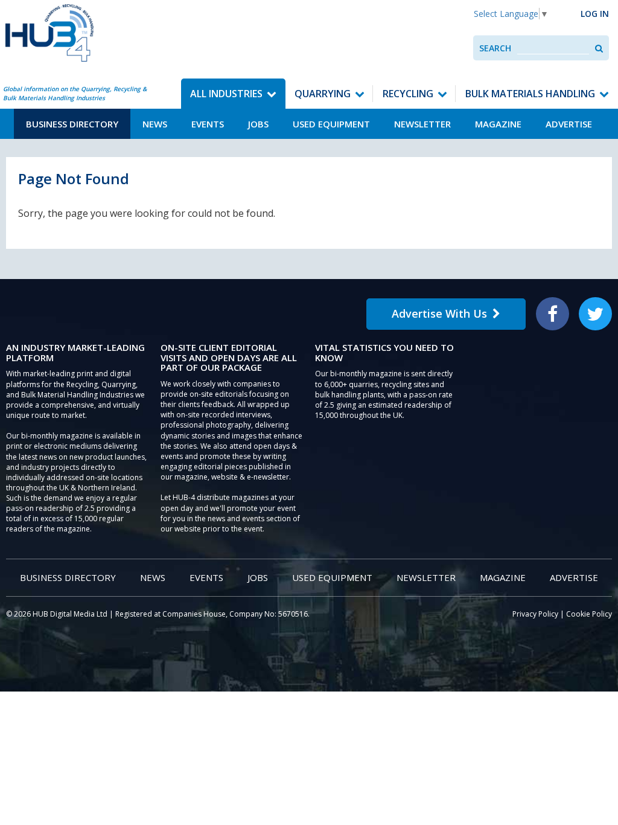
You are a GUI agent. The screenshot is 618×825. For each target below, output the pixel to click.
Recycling (408, 93)
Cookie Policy (589, 614)
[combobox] (553, 48)
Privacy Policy (535, 614)
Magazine (498, 124)
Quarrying (323, 93)
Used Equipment (331, 124)
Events (207, 124)
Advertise (569, 124)
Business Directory (72, 124)
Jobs (258, 124)
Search (495, 48)
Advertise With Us (439, 313)
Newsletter (422, 124)
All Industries (226, 93)
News (154, 124)
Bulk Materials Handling (530, 93)
